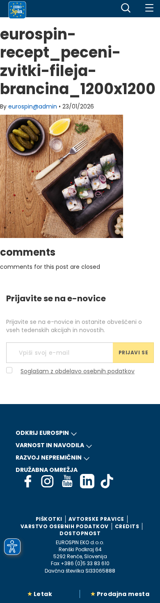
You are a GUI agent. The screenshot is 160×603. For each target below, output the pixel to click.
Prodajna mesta (123, 594)
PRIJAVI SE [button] (134, 352)
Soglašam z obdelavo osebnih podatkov (78, 371)
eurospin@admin (33, 106)
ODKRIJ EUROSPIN (42, 433)
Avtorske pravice (96, 518)
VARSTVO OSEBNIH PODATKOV (65, 526)
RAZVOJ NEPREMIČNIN (49, 457)
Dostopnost (80, 533)
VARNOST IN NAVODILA (50, 445)
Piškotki (49, 518)
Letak (43, 594)
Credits (127, 526)
